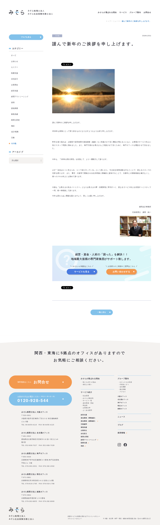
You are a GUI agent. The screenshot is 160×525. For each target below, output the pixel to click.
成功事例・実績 (88, 403)
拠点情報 (123, 389)
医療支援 (14, 73)
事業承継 (14, 114)
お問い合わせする (121, 271)
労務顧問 (84, 424)
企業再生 (14, 85)
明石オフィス (122, 405)
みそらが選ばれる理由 (107, 12)
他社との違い (87, 384)
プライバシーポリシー (75, 518)
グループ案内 (135, 12)
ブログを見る (26, 37)
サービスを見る (82, 271)
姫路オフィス (122, 409)
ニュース (116, 21)
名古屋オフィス (123, 399)
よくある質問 (87, 410)
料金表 (85, 405)
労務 (13, 138)
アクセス (123, 391)
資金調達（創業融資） (88, 421)
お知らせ (14, 61)
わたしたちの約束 (126, 382)
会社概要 (123, 387)
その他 (13, 144)
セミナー (14, 67)
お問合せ (147, 12)
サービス (123, 12)
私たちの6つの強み (89, 382)
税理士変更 (15, 120)
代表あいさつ (124, 384)
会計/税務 (14, 132)
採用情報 (121, 433)
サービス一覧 (87, 400)
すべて (13, 56)
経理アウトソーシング (19, 97)
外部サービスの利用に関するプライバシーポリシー (84, 516)
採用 (13, 102)
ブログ (120, 425)
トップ (108, 21)
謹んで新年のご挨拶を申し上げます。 (136, 21)
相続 (13, 126)
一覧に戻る (101, 312)
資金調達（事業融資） (88, 418)
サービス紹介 (86, 392)
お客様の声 (86, 408)
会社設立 (14, 79)
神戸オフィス (122, 402)
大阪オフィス (122, 396)
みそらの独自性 (88, 398)
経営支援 (14, 91)
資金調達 (14, 108)
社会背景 (86, 396)
